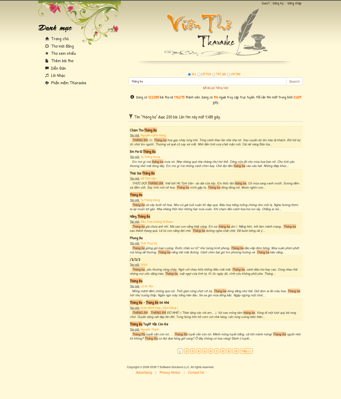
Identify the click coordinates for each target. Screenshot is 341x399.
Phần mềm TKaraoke (68, 82)
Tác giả (221, 74)
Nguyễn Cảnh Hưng (153, 135)
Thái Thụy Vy (149, 243)
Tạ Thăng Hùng (150, 157)
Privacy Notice (170, 372)
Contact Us (196, 372)
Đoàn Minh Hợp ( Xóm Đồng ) (159, 308)
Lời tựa (206, 74)
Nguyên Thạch (150, 329)
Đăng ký (278, 3)
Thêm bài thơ (61, 60)
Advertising (144, 372)
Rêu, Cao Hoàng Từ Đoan (157, 221)
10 (235, 351)
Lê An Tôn (147, 286)
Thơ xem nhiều (63, 53)
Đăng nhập (294, 3)
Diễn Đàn (58, 68)
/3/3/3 (144, 264)
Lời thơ (235, 74)
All (194, 74)
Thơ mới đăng (62, 46)
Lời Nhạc (57, 75)
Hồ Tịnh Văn (148, 178)
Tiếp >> (246, 351)
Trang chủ (59, 38)
